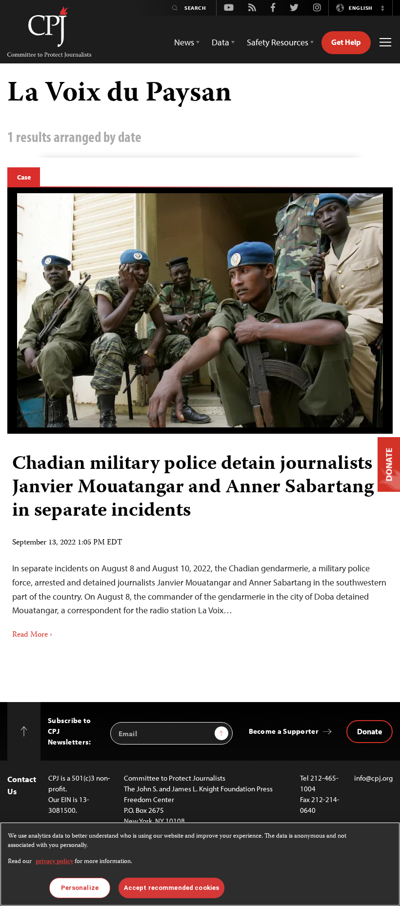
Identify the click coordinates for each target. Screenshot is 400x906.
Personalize (80, 887)
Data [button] (220, 42)
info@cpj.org (373, 778)
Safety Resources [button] (277, 42)
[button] (382, 8)
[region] (200, 864)
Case (23, 177)
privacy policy (54, 862)
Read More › (32, 635)
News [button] (184, 42)
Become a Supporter (284, 731)
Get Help (346, 42)
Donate (369, 731)
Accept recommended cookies (171, 887)
